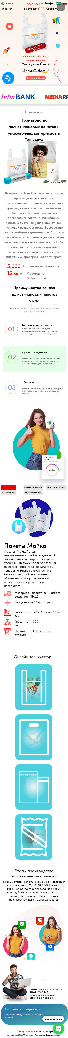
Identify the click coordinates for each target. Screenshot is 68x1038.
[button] (33, 687)
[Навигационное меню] (61, 7)
